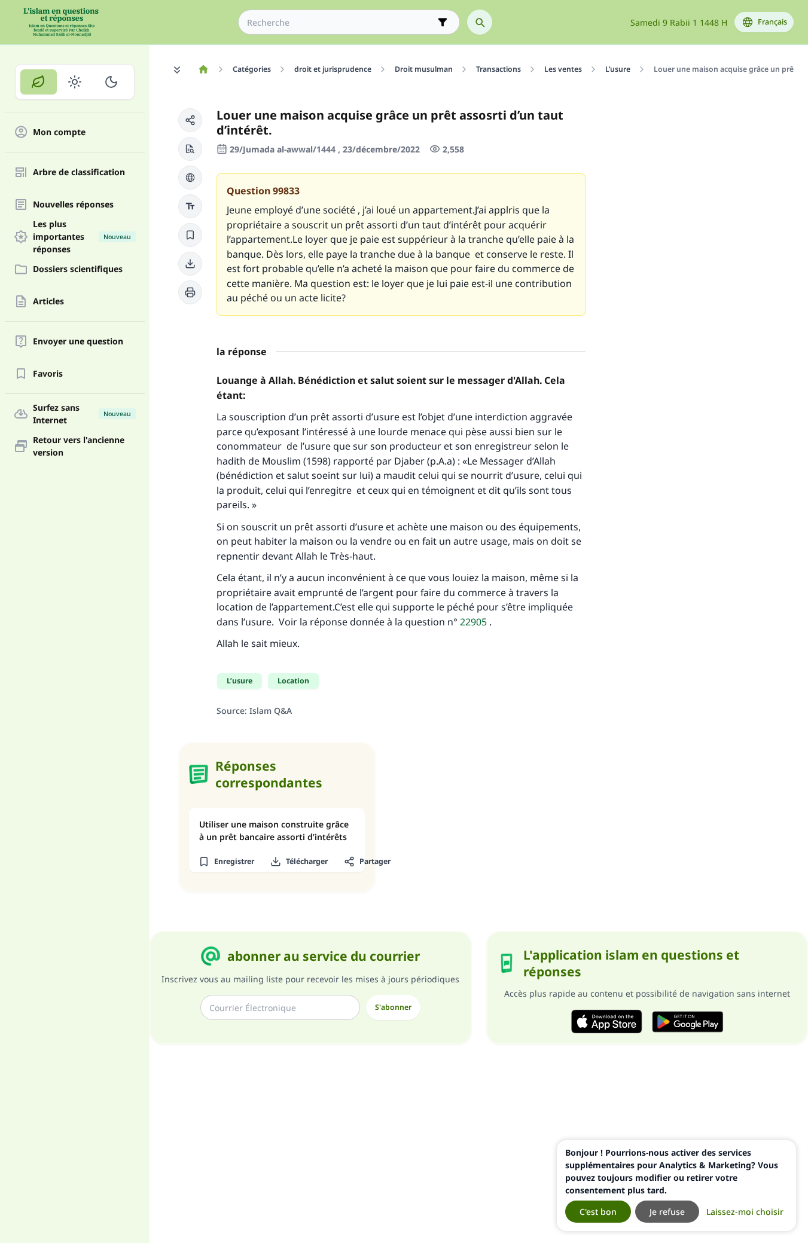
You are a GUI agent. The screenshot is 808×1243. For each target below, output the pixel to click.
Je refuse (667, 1211)
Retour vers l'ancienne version (78, 446)
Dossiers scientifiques (78, 269)
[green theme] (38, 81)
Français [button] (772, 22)
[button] (190, 120)
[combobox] (340, 22)
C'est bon (598, 1211)
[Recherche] (479, 22)
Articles (48, 301)
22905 (473, 621)
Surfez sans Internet (82, 414)
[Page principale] (203, 69)
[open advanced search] (442, 22)
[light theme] (75, 81)
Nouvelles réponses (73, 204)
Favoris (48, 374)
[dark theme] (111, 81)
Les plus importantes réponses (82, 236)
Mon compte (59, 132)
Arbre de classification (79, 172)
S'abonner (393, 1007)
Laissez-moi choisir (744, 1211)
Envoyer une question (78, 341)
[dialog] (676, 1185)
